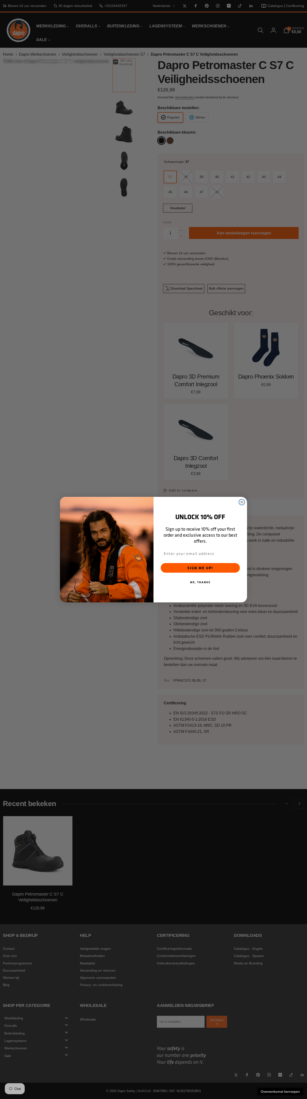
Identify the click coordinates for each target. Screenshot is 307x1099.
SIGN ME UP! (200, 567)
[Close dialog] (242, 502)
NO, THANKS (200, 582)
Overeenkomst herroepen (280, 1091)
